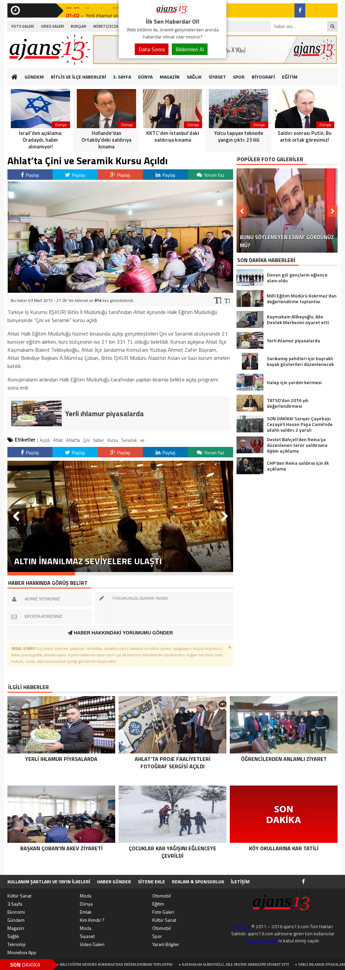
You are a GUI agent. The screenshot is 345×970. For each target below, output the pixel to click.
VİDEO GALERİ (52, 26)
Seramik (129, 440)
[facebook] (299, 10)
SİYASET (217, 76)
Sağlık (13, 936)
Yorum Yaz (213, 174)
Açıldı (45, 440)
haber (98, 440)
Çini (86, 440)
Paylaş (32, 174)
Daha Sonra (151, 49)
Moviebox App (21, 952)
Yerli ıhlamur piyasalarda (278, 964)
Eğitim (158, 903)
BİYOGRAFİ (263, 76)
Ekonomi (16, 911)
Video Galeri (92, 944)
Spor (157, 936)
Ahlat (58, 440)
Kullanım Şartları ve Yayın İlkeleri (48, 881)
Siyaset (87, 936)
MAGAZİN (170, 76)
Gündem (16, 919)
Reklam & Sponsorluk (198, 881)
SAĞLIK (194, 76)
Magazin (15, 928)
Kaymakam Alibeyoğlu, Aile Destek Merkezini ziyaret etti (190, 964)
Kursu (112, 440)
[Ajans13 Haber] (172, 13)
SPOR (239, 76)
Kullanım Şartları (262, 940)
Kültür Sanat (19, 895)
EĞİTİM (289, 76)
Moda (85, 895)
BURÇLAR (78, 26)
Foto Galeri (163, 911)
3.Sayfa (14, 903)
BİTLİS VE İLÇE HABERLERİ (78, 76)
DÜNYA (145, 76)
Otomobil (161, 895)
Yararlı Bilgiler (165, 944)
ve (142, 440)
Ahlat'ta (73, 440)
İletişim (240, 881)
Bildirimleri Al (190, 49)
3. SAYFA (122, 76)
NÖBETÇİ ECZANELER (111, 26)
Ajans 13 (241, 926)
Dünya (86, 903)
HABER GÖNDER (114, 881)
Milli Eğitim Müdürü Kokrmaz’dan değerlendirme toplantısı (70, 964)
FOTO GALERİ (22, 26)
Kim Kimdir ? (92, 919)
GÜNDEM (34, 76)
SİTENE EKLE (151, 881)
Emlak (86, 911)
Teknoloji (16, 944)
